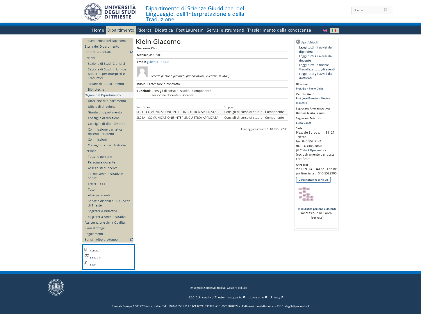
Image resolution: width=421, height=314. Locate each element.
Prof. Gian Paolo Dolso (309, 88)
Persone (90, 151)
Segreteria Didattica (102, 211)
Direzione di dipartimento (107, 101)
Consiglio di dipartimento (106, 124)
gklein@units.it (158, 62)
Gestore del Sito (237, 288)
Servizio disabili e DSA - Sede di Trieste (109, 203)
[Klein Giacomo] (325, 30)
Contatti (94, 250)
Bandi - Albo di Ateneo (101, 239)
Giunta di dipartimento (105, 112)
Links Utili (95, 257)
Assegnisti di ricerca (103, 168)
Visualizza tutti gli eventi (317, 69)
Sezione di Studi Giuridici (106, 63)
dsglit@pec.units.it (314, 150)
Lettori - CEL (96, 184)
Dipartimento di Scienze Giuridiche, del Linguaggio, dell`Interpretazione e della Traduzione (195, 13)
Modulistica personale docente (317, 209)
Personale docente (101, 162)
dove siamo (256, 297)
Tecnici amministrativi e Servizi (105, 176)
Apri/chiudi (309, 42)
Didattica (164, 30)
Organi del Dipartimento (103, 95)
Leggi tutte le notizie (314, 65)
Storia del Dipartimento (102, 46)
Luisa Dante (303, 123)
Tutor (92, 189)
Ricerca (144, 30)
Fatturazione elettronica (257, 306)
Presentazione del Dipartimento (108, 41)
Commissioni (97, 139)
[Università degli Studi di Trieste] (110, 20)
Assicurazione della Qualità (105, 222)
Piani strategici (95, 228)
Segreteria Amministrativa (107, 217)
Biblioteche (96, 89)
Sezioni (90, 58)
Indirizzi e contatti (98, 52)
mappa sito (234, 297)
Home (98, 30)
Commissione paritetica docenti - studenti (105, 131)
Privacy (275, 297)
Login (93, 264)
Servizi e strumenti (225, 30)
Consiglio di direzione (104, 118)
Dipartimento (120, 30)
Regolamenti (94, 234)
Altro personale (99, 195)
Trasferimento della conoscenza (279, 30)
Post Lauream (190, 30)
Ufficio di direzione (102, 106)
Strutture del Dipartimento (104, 84)
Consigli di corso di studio (107, 145)
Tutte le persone (100, 156)
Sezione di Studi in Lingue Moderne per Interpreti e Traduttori (107, 73)
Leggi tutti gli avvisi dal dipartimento (316, 49)
